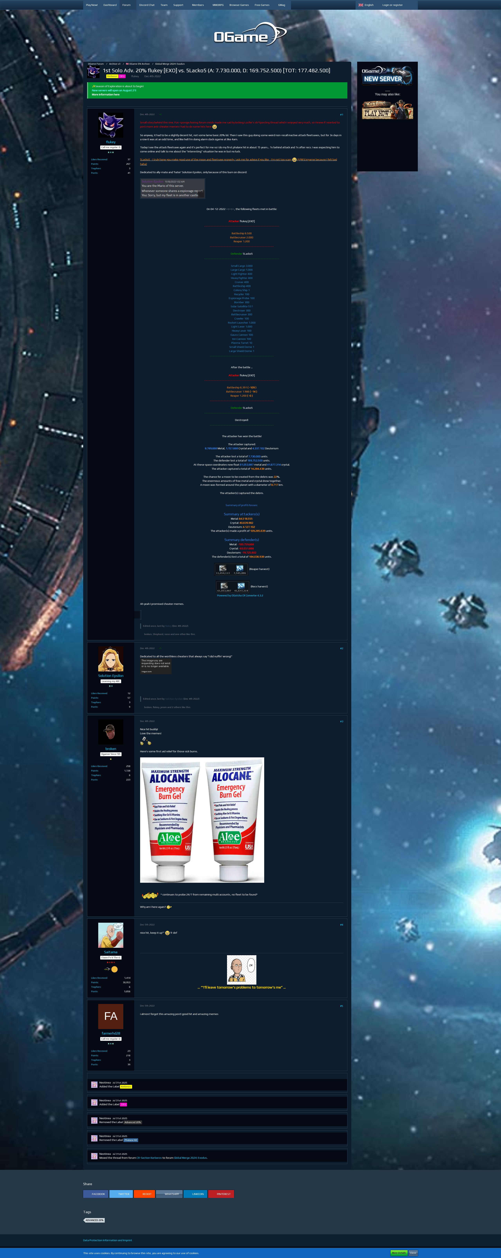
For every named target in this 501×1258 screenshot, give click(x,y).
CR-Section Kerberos (149, 1157)
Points (94, 164)
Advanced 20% (95, 1220)
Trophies (96, 168)
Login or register (393, 4)
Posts (94, 173)
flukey (135, 76)
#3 (341, 721)
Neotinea (105, 1082)
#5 (341, 1005)
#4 (341, 924)
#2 (341, 648)
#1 (341, 114)
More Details (399, 1253)
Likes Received (99, 159)
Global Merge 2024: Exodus (190, 1157)
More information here (106, 94)
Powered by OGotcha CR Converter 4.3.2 (240, 595)
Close (413, 1253)
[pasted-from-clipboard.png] (172, 188)
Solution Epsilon (174, 698)
